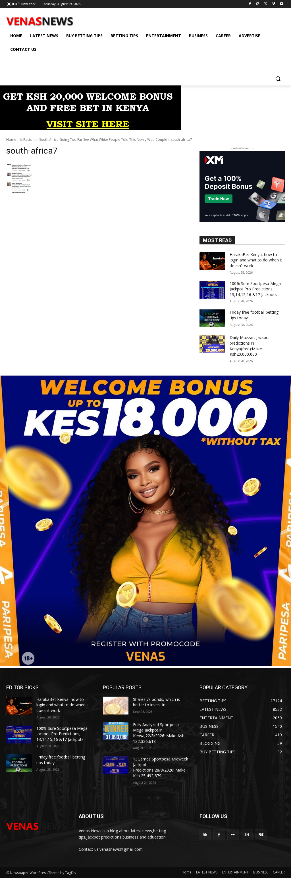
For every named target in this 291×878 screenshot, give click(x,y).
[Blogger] (205, 834)
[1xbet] (90, 128)
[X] (266, 4)
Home (11, 139)
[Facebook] (250, 4)
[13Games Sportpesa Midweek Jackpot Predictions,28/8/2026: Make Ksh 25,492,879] (115, 765)
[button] (278, 78)
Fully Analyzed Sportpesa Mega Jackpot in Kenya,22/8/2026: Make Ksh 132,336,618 (158, 733)
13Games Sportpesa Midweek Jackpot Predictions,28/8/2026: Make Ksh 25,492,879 (160, 767)
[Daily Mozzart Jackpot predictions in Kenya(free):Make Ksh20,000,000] (212, 344)
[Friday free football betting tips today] (212, 318)
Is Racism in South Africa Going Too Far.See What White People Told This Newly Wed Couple (93, 139)
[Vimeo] (273, 4)
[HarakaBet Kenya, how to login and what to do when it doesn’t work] (212, 261)
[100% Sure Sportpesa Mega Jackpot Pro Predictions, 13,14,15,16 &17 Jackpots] (212, 290)
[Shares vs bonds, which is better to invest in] (115, 705)
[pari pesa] (145, 664)
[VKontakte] (261, 834)
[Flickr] (232, 834)
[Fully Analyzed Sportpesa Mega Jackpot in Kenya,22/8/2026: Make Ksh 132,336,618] (115, 731)
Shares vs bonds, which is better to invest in (156, 702)
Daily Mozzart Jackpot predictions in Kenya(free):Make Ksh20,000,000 (250, 346)
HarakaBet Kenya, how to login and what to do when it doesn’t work (256, 260)
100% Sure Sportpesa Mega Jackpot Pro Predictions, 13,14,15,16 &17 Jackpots (255, 289)
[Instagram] (258, 4)
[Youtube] (281, 4)
